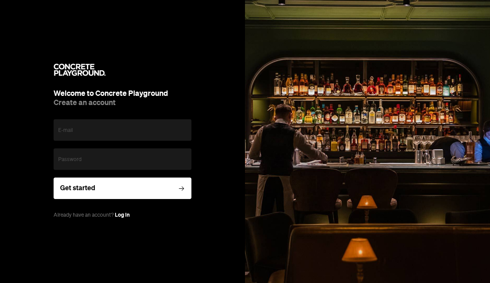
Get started (77, 188)
